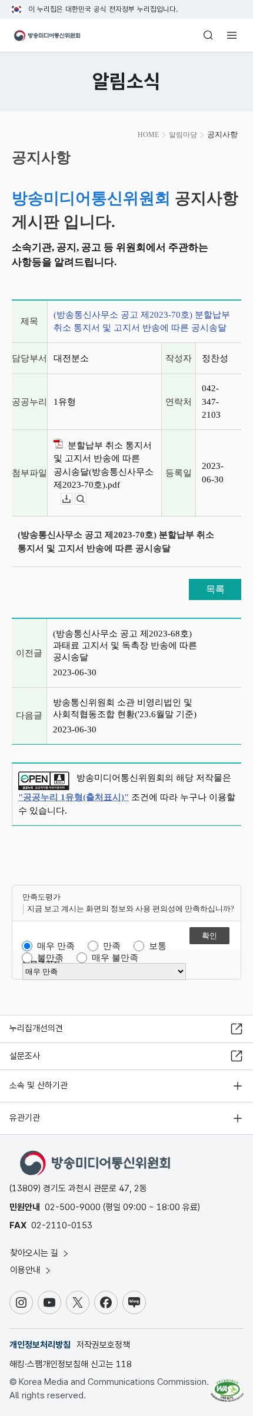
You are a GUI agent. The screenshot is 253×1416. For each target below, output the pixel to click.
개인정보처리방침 (40, 1345)
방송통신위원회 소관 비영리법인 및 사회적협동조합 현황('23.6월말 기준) (125, 708)
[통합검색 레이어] (208, 35)
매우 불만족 (115, 957)
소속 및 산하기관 (38, 1085)
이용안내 (26, 1270)
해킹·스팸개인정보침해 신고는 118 (70, 1364)
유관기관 (24, 1117)
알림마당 (183, 135)
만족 (112, 946)
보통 (158, 946)
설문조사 (24, 1056)
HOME (148, 135)
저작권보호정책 (103, 1345)
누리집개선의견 (36, 1028)
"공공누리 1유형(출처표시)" (73, 797)
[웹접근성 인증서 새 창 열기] (227, 1385)
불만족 (50, 957)
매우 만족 (56, 946)
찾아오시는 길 (35, 1253)
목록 (215, 589)
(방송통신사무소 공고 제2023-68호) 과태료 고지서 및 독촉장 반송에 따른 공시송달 (125, 645)
